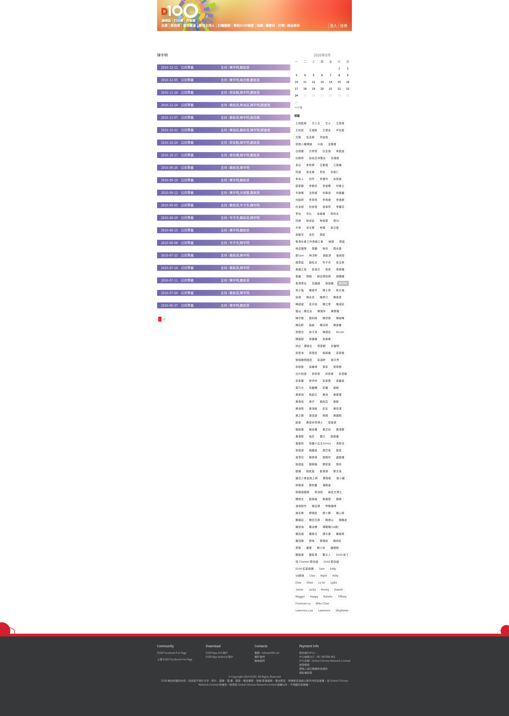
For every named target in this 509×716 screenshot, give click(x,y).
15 (339, 82)
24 (296, 95)
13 (322, 82)
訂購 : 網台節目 (289, 25)
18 (305, 88)
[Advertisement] (315, 13)
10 (296, 82)
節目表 (175, 25)
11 (305, 82)
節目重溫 (189, 25)
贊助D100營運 (243, 25)
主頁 (164, 25)
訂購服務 (224, 25)
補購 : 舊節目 (266, 25)
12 (313, 82)
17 (296, 88)
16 (347, 82)
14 (330, 82)
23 (347, 88)
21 (330, 88)
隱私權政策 (305, 672)
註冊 (343, 25)
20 (322, 88)
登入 (333, 25)
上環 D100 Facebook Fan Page (174, 659)
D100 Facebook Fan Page (172, 653)
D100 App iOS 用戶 (217, 653)
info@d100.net (270, 653)
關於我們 (259, 657)
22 (339, 88)
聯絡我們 (259, 661)
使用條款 (304, 665)
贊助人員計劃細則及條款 (313, 668)
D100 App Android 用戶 (219, 657)
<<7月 (298, 107)
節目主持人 (207, 25)
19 (313, 88)
